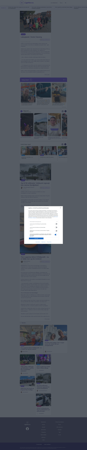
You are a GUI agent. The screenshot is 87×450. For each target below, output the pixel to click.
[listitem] (43, 221)
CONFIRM (36, 238)
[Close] (61, 208)
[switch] (56, 224)
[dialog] (43, 225)
